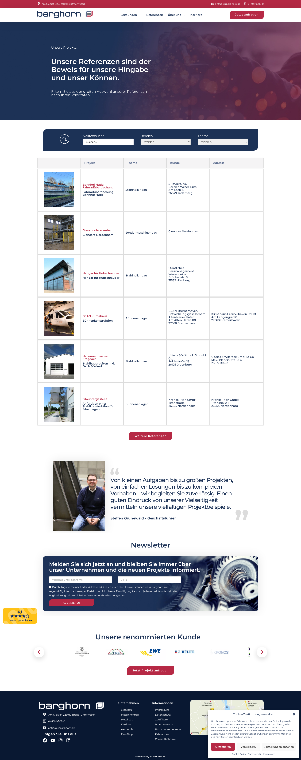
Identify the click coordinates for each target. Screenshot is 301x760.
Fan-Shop (127, 734)
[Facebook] (45, 740)
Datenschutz (254, 754)
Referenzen (154, 15)
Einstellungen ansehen (279, 746)
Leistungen (129, 15)
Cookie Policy (239, 754)
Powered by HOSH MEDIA (150, 756)
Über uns (174, 15)
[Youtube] (53, 740)
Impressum (269, 754)
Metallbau (127, 719)
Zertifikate (161, 719)
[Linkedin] (68, 740)
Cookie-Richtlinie (165, 739)
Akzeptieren (223, 746)
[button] (294, 714)
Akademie (127, 729)
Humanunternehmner (168, 729)
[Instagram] (60, 740)
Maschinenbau (130, 714)
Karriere (196, 15)
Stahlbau (126, 709)
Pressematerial (164, 724)
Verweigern (248, 746)
